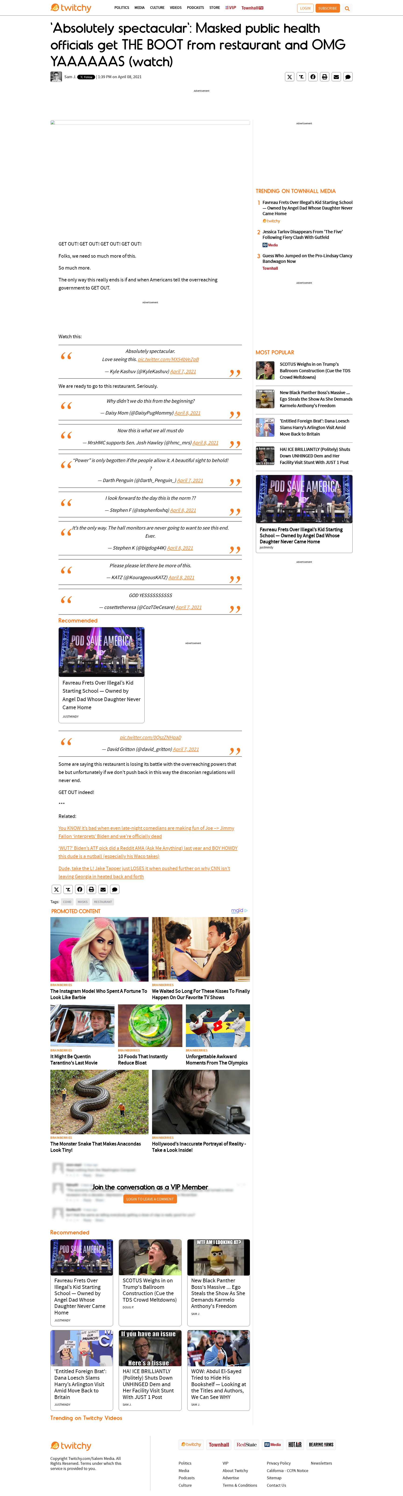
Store (214, 8)
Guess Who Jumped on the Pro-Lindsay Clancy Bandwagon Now (307, 259)
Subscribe (328, 8)
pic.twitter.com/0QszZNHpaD (150, 737)
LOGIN (305, 8)
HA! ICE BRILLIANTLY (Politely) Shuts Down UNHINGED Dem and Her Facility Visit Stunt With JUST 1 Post (148, 1384)
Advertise (231, 1478)
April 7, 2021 (183, 372)
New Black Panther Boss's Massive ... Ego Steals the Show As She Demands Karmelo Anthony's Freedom (218, 1293)
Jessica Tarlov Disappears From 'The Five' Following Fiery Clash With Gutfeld (303, 235)
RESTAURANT (103, 902)
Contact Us (276, 1485)
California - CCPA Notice (287, 1471)
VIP (225, 1463)
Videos (175, 8)
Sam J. (70, 77)
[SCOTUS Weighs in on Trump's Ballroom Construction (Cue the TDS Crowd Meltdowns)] (150, 1257)
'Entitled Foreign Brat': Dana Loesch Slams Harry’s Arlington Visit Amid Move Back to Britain (80, 1384)
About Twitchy (235, 1471)
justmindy (71, 717)
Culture (157, 8)
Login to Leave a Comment (150, 1199)
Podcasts (195, 8)
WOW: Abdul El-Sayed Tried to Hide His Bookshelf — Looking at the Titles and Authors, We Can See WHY (218, 1384)
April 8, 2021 (187, 413)
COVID (67, 902)
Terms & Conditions (240, 1485)
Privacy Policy (279, 1463)
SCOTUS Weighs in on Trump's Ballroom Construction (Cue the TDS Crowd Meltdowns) (315, 371)
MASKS (83, 902)
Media (140, 8)
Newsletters (321, 1463)
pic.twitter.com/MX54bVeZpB (168, 359)
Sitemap (274, 1478)
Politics (122, 8)
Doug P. (128, 1307)
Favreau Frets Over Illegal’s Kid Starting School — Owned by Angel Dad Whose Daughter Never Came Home (308, 208)
